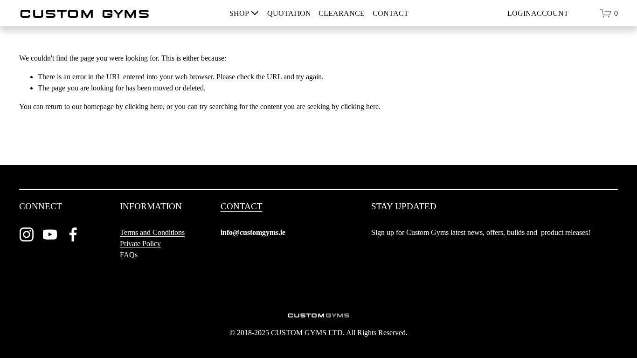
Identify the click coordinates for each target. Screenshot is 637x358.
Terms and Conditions (152, 232)
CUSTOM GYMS (84, 13)
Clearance (341, 13)
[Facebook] (73, 234)
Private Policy (140, 244)
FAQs (129, 255)
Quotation (289, 13)
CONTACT (242, 206)
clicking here (144, 106)
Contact (391, 13)
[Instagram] (26, 234)
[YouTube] (49, 234)
